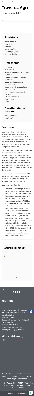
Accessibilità (18, 374)
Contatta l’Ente (7, 374)
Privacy (5, 376)
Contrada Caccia (11, 54)
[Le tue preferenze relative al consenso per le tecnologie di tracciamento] (31, 393)
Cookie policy (14, 376)
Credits (22, 376)
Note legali (28, 374)
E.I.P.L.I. (17, 292)
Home (3, 1)
